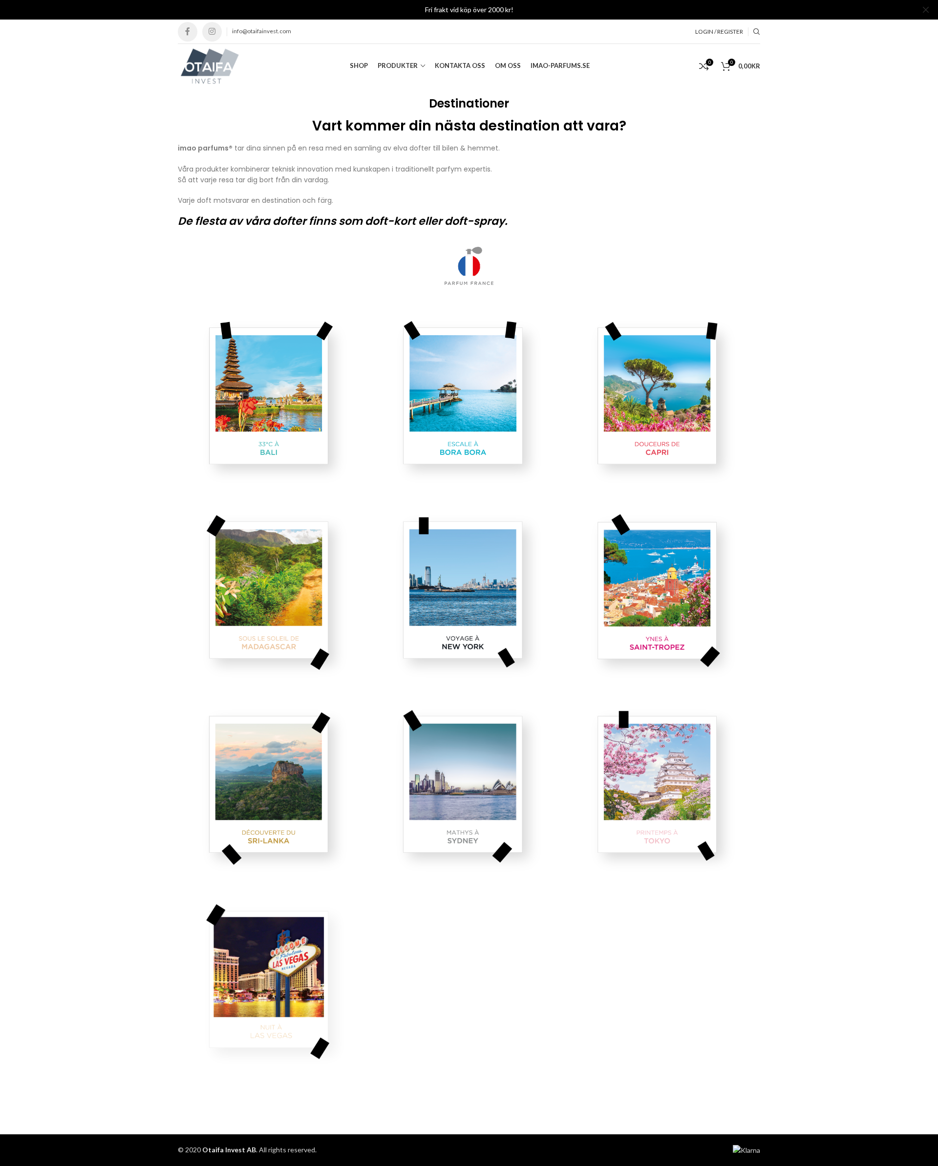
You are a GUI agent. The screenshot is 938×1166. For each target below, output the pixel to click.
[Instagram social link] (212, 32)
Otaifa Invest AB (229, 1149)
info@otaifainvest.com (261, 31)
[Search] (756, 32)
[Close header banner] (926, 10)
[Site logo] (209, 65)
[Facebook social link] (187, 32)
